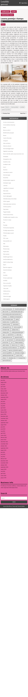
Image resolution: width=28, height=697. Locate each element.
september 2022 (4, 448)
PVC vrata (5, 238)
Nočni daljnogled (7, 196)
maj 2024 (3, 405)
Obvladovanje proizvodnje (9, 198)
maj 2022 (3, 456)
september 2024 (4, 397)
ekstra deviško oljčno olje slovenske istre (12, 314)
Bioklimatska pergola (8, 132)
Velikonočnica (6, 291)
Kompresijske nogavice (9, 180)
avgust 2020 (3, 469)
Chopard (5, 140)
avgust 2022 (3, 450)
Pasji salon (5, 209)
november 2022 (4, 443)
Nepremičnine (7, 193)
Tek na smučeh (7, 283)
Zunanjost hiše (21, 358)
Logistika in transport (8, 188)
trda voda (22, 347)
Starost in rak (15, 345)
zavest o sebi (19, 355)
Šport (4, 264)
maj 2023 (3, 431)
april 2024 (3, 407)
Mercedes (5, 191)
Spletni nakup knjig (8, 262)
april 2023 (3, 433)
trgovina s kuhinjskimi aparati (15, 350)
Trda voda (5, 288)
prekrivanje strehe (20, 340)
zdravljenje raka (12, 358)
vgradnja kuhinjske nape (8, 355)
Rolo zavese (6, 254)
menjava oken (6, 332)
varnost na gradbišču (7, 352)
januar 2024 (3, 414)
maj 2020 (3, 471)
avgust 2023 (3, 424)
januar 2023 (3, 439)
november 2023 (4, 418)
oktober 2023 (4, 420)
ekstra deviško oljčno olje (17, 311)
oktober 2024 (4, 395)
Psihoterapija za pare (8, 233)
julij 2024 (3, 401)
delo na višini (5, 311)
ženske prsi (6, 293)
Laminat (5, 185)
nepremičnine (10, 334)
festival (7, 107)
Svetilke (5, 280)
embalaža (5, 316)
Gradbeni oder (7, 164)
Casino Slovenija (7, 138)
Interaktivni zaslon (8, 172)
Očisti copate (6, 201)
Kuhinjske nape (7, 183)
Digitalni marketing (8, 151)
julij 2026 (3, 380)
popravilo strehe (18, 337)
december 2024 (4, 393)
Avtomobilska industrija (9, 125)
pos (3, 340)
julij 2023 (3, 427)
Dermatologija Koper (8, 148)
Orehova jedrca (7, 206)
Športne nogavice (7, 267)
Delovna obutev (7, 146)
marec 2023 (3, 435)
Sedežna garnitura (7, 257)
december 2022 (4, 441)
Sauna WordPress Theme (9, 506)
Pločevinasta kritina (8, 214)
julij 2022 (3, 452)
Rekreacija (6, 246)
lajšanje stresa (15, 329)
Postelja (14, 11)
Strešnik (5, 275)
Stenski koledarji (7, 270)
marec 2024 (3, 410)
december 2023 (4, 416)
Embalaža (5, 156)
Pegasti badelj (6, 212)
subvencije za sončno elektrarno (10, 347)
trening (4, 350)
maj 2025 (3, 384)
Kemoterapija (6, 175)
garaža (17, 319)
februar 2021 (4, 458)
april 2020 (3, 473)
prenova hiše (5, 342)
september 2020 (4, 467)
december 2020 (4, 460)
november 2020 (4, 462)
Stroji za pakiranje (7, 278)
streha (21, 345)
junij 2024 (3, 403)
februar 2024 (4, 412)
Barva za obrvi (6, 130)
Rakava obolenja (19, 342)
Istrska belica (16, 324)
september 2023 (4, 422)
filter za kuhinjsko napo (8, 319)
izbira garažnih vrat (7, 327)
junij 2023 (3, 429)
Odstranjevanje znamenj (9, 204)
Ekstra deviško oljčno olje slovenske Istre (13, 154)
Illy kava (5, 169)
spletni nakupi (6, 345)
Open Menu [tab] (24, 3)
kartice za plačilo (17, 327)
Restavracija (6, 249)
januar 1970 (3, 477)
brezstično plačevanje (19, 309)
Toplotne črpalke (7, 286)
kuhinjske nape (6, 329)
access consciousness (7, 309)
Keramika (5, 177)
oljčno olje (18, 334)
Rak (4, 243)
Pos (4, 222)
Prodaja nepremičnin (8, 230)
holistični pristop (6, 324)
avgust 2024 (3, 399)
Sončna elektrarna (7, 259)
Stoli (4, 272)
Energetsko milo (7, 159)
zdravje (4, 358)
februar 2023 (4, 437)
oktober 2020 (4, 465)
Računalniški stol (7, 241)
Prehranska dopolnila (8, 227)
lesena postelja (14, 107)
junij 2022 (3, 454)
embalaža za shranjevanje (15, 316)
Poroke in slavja (7, 220)
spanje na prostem (6, 109)
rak (12, 342)
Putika (4, 235)
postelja (22, 107)
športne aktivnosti (7, 360)
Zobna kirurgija (7, 296)
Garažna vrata (6, 162)
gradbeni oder (15, 322)
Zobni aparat (6, 299)
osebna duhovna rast (7, 337)
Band (4, 127)
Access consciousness (8, 122)
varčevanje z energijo (19, 352)
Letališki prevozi (5, 11)
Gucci (4, 167)
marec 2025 (3, 388)
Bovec (4, 135)
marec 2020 (3, 475)
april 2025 (3, 386)
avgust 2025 (3, 382)
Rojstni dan (6, 251)
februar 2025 (4, 391)
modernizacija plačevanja (17, 332)
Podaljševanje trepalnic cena (10, 217)
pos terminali (10, 340)
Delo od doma (6, 143)
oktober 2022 (4, 446)
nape (4, 334)
